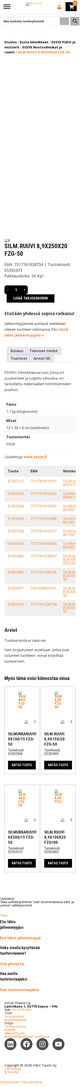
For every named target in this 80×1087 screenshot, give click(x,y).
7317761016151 (43, 481)
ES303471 (16, 588)
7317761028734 (43, 604)
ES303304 (16, 506)
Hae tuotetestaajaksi (19, 989)
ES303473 (16, 604)
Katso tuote (22, 765)
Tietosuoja (12, 1068)
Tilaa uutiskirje (32, 1082)
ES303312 (16, 481)
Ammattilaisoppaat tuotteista (26, 1036)
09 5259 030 (22, 1009)
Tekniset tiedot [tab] (44, 350)
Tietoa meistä (15, 1026)
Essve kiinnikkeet (34, 42)
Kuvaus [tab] (17, 350)
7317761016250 (43, 493)
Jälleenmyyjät (14, 1033)
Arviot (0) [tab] (42, 358)
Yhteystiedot (14, 1016)
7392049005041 (43, 588)
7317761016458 (43, 518)
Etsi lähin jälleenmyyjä (20, 937)
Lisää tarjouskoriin (30, 298)
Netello (12, 1072)
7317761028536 (43, 572)
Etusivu (10, 42)
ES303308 (16, 531)
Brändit (10, 1029)
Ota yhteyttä (12, 963)
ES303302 (16, 493)
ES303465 (16, 556)
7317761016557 (43, 531)
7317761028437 (43, 556)
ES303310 (16, 543)
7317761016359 (43, 506)
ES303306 (16, 518)
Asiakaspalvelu (15, 1019)
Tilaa (3, 915)
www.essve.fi (35, 456)
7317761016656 (43, 543)
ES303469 (16, 572)
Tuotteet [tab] (19, 358)
